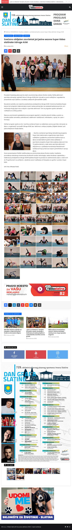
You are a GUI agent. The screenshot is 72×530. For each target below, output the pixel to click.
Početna (7, 32)
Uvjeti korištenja (36, 527)
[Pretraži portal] (70, 8)
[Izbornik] (2, 8)
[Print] (18, 51)
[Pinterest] (10, 51)
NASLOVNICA (18, 36)
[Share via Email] (14, 51)
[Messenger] (31, 305)
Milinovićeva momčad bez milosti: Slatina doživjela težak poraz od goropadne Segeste (57, 332)
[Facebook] (6, 51)
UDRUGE (26, 36)
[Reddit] (27, 305)
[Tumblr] (18, 305)
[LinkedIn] (14, 305)
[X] (10, 305)
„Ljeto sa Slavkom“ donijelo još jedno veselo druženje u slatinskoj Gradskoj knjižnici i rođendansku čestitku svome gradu (35, 333)
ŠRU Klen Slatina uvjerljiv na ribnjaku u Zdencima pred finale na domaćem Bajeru (13, 331)
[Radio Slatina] (36, 7)
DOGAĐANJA (14, 32)
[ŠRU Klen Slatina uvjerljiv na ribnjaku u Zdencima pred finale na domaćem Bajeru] (14, 322)
